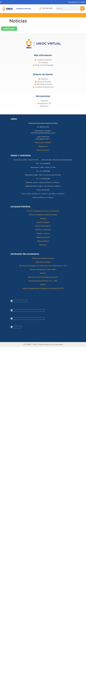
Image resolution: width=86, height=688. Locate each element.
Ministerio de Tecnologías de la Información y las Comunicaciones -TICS (43, 266)
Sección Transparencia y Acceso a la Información (43, 211)
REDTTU (43, 273)
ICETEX (43, 284)
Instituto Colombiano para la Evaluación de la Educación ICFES (43, 288)
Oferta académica (43, 241)
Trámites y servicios (43, 233)
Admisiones (43, 245)
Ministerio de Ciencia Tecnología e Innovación (43, 277)
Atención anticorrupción (43, 226)
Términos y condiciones (43, 230)
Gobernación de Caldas (43, 262)
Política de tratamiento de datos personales (43, 215)
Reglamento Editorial (43, 237)
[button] (43, 15)
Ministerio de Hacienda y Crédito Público (43, 269)
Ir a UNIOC (82, 2)
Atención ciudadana (43, 222)
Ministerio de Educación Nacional (43, 258)
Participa (43, 218)
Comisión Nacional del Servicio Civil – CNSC (43, 281)
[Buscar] (82, 8)
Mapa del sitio (43, 146)
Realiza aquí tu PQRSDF (43, 142)
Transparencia (72, 2)
